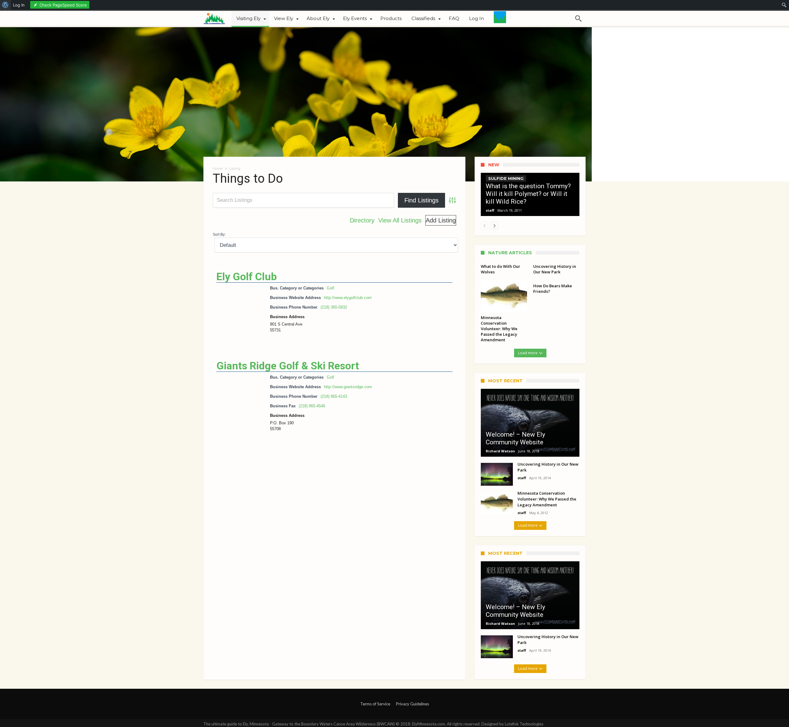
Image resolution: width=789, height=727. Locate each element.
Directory (362, 220)
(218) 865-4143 (334, 396)
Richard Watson (500, 451)
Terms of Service (375, 703)
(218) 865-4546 (312, 406)
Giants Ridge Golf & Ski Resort (287, 365)
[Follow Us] (500, 18)
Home (218, 168)
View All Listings (400, 220)
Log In (19, 4)
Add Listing (441, 220)
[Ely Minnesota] (217, 18)
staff (490, 210)
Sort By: (219, 234)
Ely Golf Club (246, 276)
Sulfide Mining (506, 178)
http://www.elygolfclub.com (348, 297)
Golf (330, 288)
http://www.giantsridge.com (348, 386)
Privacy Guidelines (412, 703)
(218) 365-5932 (334, 307)
